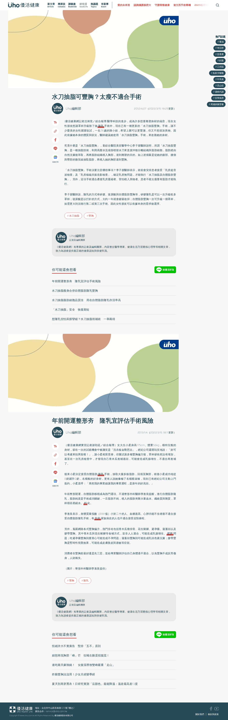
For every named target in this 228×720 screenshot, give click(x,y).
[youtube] (217, 709)
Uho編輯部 (73, 108)
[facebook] (211, 709)
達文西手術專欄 (182, 5)
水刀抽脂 (74, 216)
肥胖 (170, 533)
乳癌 (97, 518)
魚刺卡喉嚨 (218, 73)
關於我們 (199, 714)
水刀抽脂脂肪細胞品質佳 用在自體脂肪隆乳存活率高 (86, 300)
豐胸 (91, 216)
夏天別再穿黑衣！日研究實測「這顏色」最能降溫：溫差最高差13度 (95, 684)
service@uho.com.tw (56, 711)
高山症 (220, 85)
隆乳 (101, 126)
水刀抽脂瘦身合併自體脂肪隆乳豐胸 (75, 291)
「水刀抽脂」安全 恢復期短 (70, 309)
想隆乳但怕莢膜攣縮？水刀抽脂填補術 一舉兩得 (83, 319)
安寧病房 (219, 98)
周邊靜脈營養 (217, 104)
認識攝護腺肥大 (142, 5)
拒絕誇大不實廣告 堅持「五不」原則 (76, 646)
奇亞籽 (220, 48)
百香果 (220, 54)
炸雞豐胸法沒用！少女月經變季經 (73, 674)
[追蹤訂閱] (55, 157)
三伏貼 (220, 66)
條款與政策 (213, 714)
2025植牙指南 (202, 5)
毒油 (221, 41)
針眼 (221, 60)
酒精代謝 (219, 91)
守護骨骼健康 (162, 5)
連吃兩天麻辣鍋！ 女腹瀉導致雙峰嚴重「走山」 (83, 665)
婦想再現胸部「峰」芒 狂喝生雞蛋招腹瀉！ (80, 655)
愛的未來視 (124, 5)
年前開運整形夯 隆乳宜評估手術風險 (76, 281)
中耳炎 (220, 79)
